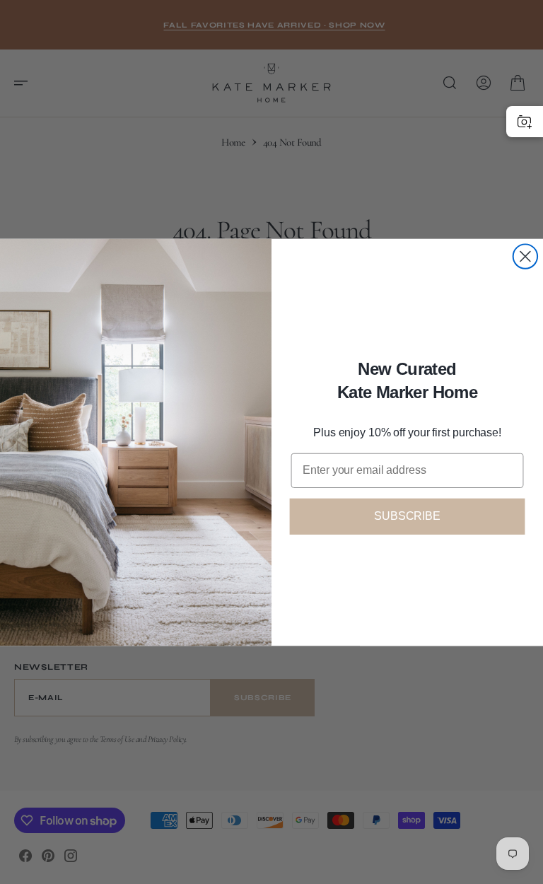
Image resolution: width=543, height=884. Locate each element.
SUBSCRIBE (407, 516)
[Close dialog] (525, 256)
